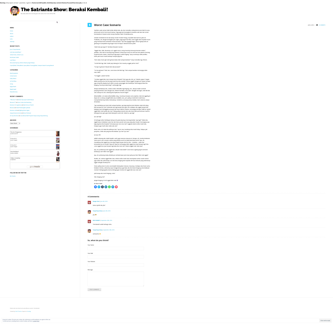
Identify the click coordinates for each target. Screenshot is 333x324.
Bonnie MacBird (15, 153)
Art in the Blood (14, 151)
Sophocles (14, 159)
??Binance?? (13, 99)
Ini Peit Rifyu (13, 81)
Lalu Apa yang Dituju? (15, 52)
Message (90, 270)
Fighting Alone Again (24, 110)
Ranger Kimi (96, 201)
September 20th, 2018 (106, 220)
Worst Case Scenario (107, 25)
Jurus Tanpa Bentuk (15, 49)
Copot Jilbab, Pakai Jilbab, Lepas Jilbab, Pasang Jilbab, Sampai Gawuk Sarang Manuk (32, 65)
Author (12, 36)
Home (11, 31)
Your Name (91, 245)
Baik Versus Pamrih (28, 105)
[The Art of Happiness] (58, 134)
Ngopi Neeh (13, 86)
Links (11, 39)
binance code (13, 110)
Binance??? (13, 102)
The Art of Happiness (16, 132)
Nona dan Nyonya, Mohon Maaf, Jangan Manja (22, 63)
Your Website (91, 261)
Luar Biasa (13, 60)
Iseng (11, 84)
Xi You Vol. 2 (13, 138)
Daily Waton (13, 78)
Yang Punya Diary (97, 211)
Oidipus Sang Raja (15, 158)
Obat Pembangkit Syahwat (23, 107)
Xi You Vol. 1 (13, 145)
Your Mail (90, 253)
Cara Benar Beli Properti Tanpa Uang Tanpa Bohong (34, 115)
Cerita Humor (13, 76)
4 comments (322, 25)
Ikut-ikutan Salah (14, 57)
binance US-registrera (16, 105)
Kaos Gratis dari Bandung (24, 102)
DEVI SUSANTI (96, 220)
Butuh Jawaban (14, 73)
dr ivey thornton (14, 115)
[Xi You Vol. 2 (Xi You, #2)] (58, 141)
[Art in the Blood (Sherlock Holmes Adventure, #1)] (58, 154)
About (11, 33)
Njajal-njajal (13, 89)
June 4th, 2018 (104, 201)
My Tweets (13, 176)
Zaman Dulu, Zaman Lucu (16, 54)
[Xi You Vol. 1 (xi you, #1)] (58, 147)
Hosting (29, 311)
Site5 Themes (18, 311)
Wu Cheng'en (14, 140)
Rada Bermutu (14, 92)
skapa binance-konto (15, 113)
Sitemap (12, 41)
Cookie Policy (36, 321)
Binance (12, 107)
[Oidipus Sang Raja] (58, 160)
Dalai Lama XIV (15, 133)
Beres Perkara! (27, 113)
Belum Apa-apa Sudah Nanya (26, 99)
